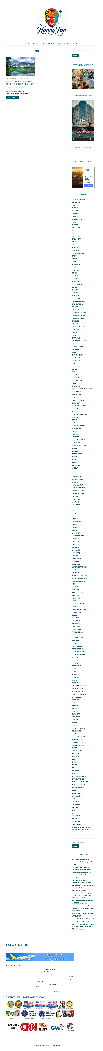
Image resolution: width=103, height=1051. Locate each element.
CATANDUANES (77, 346)
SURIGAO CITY (77, 739)
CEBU (74, 352)
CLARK (74, 369)
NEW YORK (76, 590)
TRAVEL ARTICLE (78, 779)
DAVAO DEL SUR (78, 386)
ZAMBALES (76, 818)
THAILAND (42, 41)
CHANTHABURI (77, 355)
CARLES (75, 344)
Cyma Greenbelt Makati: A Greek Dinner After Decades (22, 972)
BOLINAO (75, 276)
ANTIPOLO (75, 214)
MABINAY (75, 524)
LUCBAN (75, 519)
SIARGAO (75, 705)
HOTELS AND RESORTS (39, 43)
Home (8, 41)
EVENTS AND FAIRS (79, 406)
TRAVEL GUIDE (77, 790)
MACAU (66, 43)
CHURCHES (76, 366)
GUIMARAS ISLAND (78, 426)
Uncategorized (77, 796)
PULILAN (75, 657)
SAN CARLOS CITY (78, 697)
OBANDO (75, 606)
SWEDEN (75, 748)
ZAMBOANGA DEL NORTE (81, 827)
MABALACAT (76, 522)
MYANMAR (75, 573)
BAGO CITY (76, 236)
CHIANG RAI (76, 361)
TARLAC (75, 768)
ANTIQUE (75, 216)
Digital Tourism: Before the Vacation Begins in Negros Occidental (81, 875)
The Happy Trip (51, 1038)
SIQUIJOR (75, 722)
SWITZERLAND (77, 751)
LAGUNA (75, 496)
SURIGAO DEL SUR (78, 745)
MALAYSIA (84, 41)
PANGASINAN (76, 629)
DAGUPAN (75, 377)
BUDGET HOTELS (78, 284)
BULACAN (75, 290)
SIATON (26, 78)
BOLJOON (75, 279)
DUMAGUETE (76, 392)
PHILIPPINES (33, 41)
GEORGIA (75, 417)
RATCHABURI (76, 666)
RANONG (75, 663)
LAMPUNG (75, 502)
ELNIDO (74, 397)
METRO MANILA (77, 558)
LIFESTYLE (75, 513)
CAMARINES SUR (78, 318)
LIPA (73, 516)
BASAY (74, 256)
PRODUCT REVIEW (78, 649)
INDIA (62, 41)
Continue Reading (12, 98)
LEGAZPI (75, 508)
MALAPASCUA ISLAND (80, 536)
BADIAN (75, 233)
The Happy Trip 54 (12, 87)
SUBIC (74, 734)
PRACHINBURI (77, 646)
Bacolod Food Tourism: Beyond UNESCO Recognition (21, 981)
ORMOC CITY (76, 612)
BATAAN (75, 259)
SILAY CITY (76, 714)
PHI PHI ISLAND (77, 638)
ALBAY (74, 205)
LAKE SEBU (76, 499)
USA (49, 41)
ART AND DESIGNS (78, 219)
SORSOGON (76, 725)
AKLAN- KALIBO (77, 202)
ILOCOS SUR (76, 457)
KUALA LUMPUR (77, 485)
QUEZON (75, 660)
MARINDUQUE (77, 553)
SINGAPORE (74, 43)
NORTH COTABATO (79, 601)
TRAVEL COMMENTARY (80, 782)
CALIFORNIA (76, 310)
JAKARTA (75, 471)
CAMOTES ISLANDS (79, 327)
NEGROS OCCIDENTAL (79, 578)
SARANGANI (76, 700)
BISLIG (74, 267)
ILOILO (74, 459)
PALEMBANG (76, 621)
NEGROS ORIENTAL (11, 78)
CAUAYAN (75, 349)
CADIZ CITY (76, 298)
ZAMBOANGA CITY (78, 824)
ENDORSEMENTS (78, 400)
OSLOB (74, 615)
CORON (74, 375)
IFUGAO (74, 448)
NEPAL (74, 584)
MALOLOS (75, 544)
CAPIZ (74, 335)
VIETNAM (55, 41)
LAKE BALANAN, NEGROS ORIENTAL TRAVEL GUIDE (20, 82)
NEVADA (75, 587)
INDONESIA (69, 41)
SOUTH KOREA (77, 731)
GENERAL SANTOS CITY (80, 414)
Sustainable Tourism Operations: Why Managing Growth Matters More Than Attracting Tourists (35, 979)
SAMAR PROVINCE (78, 691)
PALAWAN (75, 618)
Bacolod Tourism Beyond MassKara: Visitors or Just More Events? (83, 862)
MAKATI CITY (76, 533)
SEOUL (74, 703)
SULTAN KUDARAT (78, 737)
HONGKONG (76, 443)
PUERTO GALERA (78, 652)
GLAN (74, 423)
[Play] (74, 139)
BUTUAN (75, 293)
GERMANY (75, 420)
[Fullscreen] (92, 139)
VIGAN (74, 810)
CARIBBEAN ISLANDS (79, 341)
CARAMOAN (76, 338)
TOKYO (74, 773)
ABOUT (14, 41)
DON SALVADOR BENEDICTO (82, 389)
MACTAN (75, 530)
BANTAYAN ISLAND (79, 253)
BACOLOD (75, 231)
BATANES (75, 262)
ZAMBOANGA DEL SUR (80, 830)
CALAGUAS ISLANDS (79, 304)
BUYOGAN (75, 295)
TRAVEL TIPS (76, 793)
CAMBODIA (51, 43)
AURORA (75, 222)
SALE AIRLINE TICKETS (80, 686)
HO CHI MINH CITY (78, 440)
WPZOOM (66, 1045)
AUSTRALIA (76, 225)
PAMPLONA (76, 626)
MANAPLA (75, 547)
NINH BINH (75, 595)
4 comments (21, 87)
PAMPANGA (76, 623)
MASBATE (75, 556)
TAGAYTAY (76, 756)
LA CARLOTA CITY (78, 488)
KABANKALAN (77, 476)
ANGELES (75, 208)
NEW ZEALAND (77, 592)
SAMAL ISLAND (77, 688)
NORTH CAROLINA (78, 598)
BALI (73, 245)
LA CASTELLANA (78, 491)
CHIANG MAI (76, 358)
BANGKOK (75, 250)
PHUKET (75, 643)
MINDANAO (76, 561)
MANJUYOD (76, 550)
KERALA (75, 482)
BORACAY (75, 281)
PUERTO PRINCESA (78, 655)
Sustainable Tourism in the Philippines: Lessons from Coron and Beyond (83, 908)
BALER (74, 242)
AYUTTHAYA (76, 228)
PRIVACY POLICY (23, 41)
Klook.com (9, 949)
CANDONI (75, 329)
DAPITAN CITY (77, 380)
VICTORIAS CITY (77, 804)
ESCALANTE (76, 403)
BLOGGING (75, 270)
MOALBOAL (76, 564)
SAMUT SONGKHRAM (79, 694)
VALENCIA (75, 802)
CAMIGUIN (75, 324)
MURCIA (75, 570)
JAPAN (76, 41)
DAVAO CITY (76, 383)
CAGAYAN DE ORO (78, 301)
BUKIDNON (76, 287)
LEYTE (74, 510)
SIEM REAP (75, 711)
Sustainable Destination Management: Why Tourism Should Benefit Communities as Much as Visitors (36, 977)
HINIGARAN (76, 437)
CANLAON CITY (77, 332)
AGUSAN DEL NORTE (79, 199)
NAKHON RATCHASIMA (80, 575)
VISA (73, 813)
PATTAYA (75, 635)
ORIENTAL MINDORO (79, 609)
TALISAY (75, 765)
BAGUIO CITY (76, 239)
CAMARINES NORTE (79, 312)
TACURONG (76, 753)
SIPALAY (75, 720)
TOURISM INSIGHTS (79, 776)
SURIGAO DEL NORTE (79, 742)
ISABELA (75, 468)
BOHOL (74, 273)
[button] (83, 120)
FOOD (74, 411)
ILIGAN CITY (76, 451)
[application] (83, 120)
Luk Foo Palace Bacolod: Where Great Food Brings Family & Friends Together (83, 926)
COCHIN (75, 372)
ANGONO (75, 211)
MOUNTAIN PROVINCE (79, 567)
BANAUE (75, 247)
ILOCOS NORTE (77, 454)
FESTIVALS (59, 43)
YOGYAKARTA (77, 816)
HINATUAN (76, 434)
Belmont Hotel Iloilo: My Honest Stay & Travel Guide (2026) (23, 989)
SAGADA (75, 680)
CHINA (28, 43)
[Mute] (90, 139)
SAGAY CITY (76, 683)
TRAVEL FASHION (78, 787)
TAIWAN (75, 762)
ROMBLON (75, 674)
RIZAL (74, 669)
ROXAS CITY (76, 677)
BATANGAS (76, 264)
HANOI (74, 431)
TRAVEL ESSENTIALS (79, 785)
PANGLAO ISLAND (78, 632)
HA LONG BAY (77, 428)
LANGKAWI (76, 505)
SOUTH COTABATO (78, 728)
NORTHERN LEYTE (78, 604)
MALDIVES (92, 41)
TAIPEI (74, 759)
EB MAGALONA (77, 394)
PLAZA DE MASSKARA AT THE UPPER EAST (19, 986)
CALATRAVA (76, 307)
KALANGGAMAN (77, 479)
